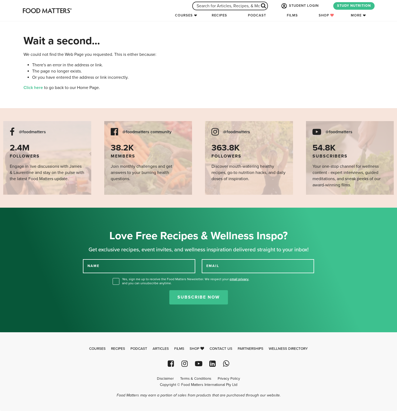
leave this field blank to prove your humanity (21, 214)
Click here (33, 87)
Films (292, 15)
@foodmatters (32, 132)
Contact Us (221, 349)
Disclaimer (165, 378)
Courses (184, 15)
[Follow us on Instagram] (184, 363)
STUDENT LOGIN (303, 6)
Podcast (257, 15)
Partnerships (250, 349)
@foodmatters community (146, 132)
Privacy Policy (229, 378)
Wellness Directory (288, 349)
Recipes (219, 15)
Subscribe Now (198, 297)
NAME (93, 266)
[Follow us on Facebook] (170, 363)
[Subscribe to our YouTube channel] (198, 363)
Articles (161, 349)
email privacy (239, 279)
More (356, 15)
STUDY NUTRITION (354, 6)
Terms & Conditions (195, 378)
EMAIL (212, 266)
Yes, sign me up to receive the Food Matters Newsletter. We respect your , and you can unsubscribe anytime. (185, 281)
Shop (324, 15)
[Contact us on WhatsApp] (226, 363)
